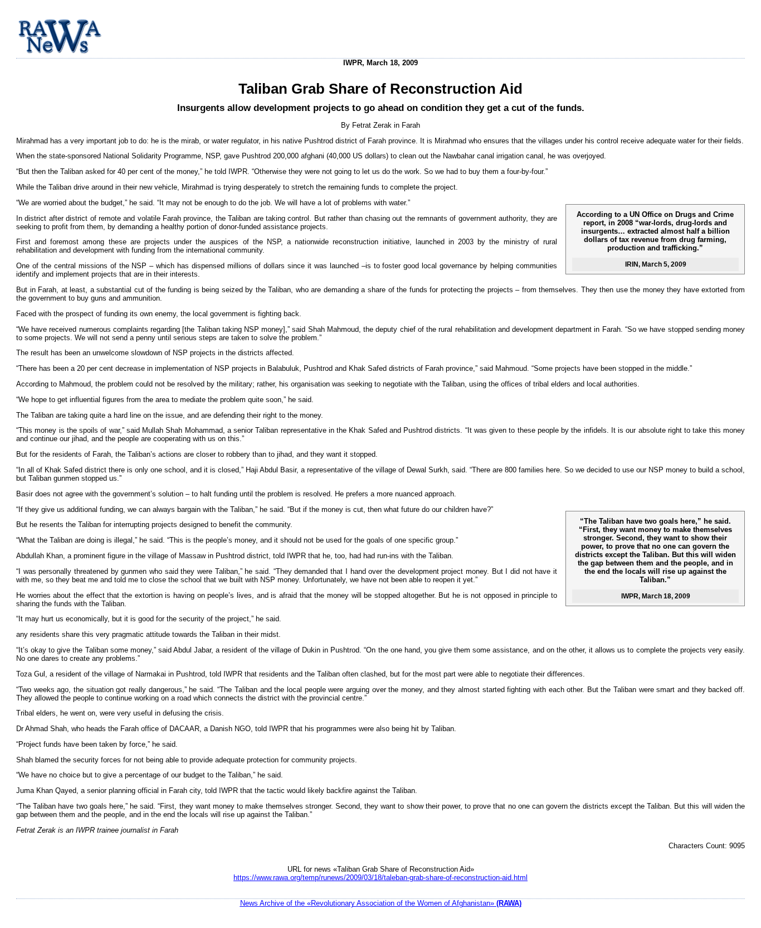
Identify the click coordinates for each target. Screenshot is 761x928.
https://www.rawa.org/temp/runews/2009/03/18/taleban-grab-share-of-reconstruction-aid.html (380, 877)
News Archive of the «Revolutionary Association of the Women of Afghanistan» (380, 903)
